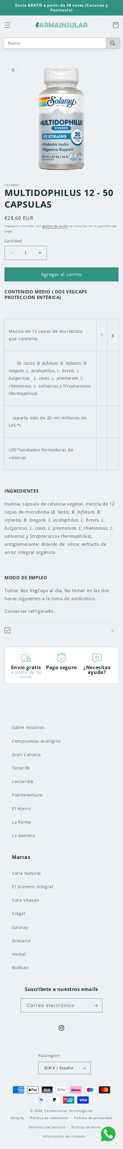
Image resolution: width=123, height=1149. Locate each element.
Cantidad (12, 240)
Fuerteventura (27, 795)
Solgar (19, 913)
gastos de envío (55, 226)
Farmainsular (55, 1110)
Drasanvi (21, 940)
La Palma (21, 822)
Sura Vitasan (25, 900)
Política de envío (86, 1127)
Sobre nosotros (28, 727)
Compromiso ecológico (36, 741)
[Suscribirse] (95, 1005)
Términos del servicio (47, 1127)
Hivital (19, 954)
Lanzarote (22, 781)
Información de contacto (64, 1136)
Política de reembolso (49, 1118)
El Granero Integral (32, 886)
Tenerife (21, 768)
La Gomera (23, 835)
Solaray (20, 927)
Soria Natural (26, 873)
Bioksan (20, 967)
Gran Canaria (26, 754)
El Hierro (21, 808)
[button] (7, 25)
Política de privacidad (93, 1118)
